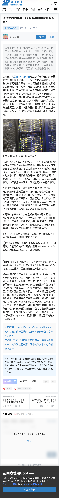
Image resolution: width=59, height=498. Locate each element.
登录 (29, 441)
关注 (41, 37)
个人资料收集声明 (33, 484)
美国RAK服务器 (22, 76)
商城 (32, 9)
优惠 (4, 9)
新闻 (18, 9)
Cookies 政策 (10, 484)
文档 (47, 9)
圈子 (25, 9)
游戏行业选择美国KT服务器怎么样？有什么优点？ (44, 401)
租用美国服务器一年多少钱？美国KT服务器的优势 (14, 401)
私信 (52, 37)
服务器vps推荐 (10, 28)
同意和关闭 (29, 489)
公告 (11, 9)
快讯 (40, 9)
